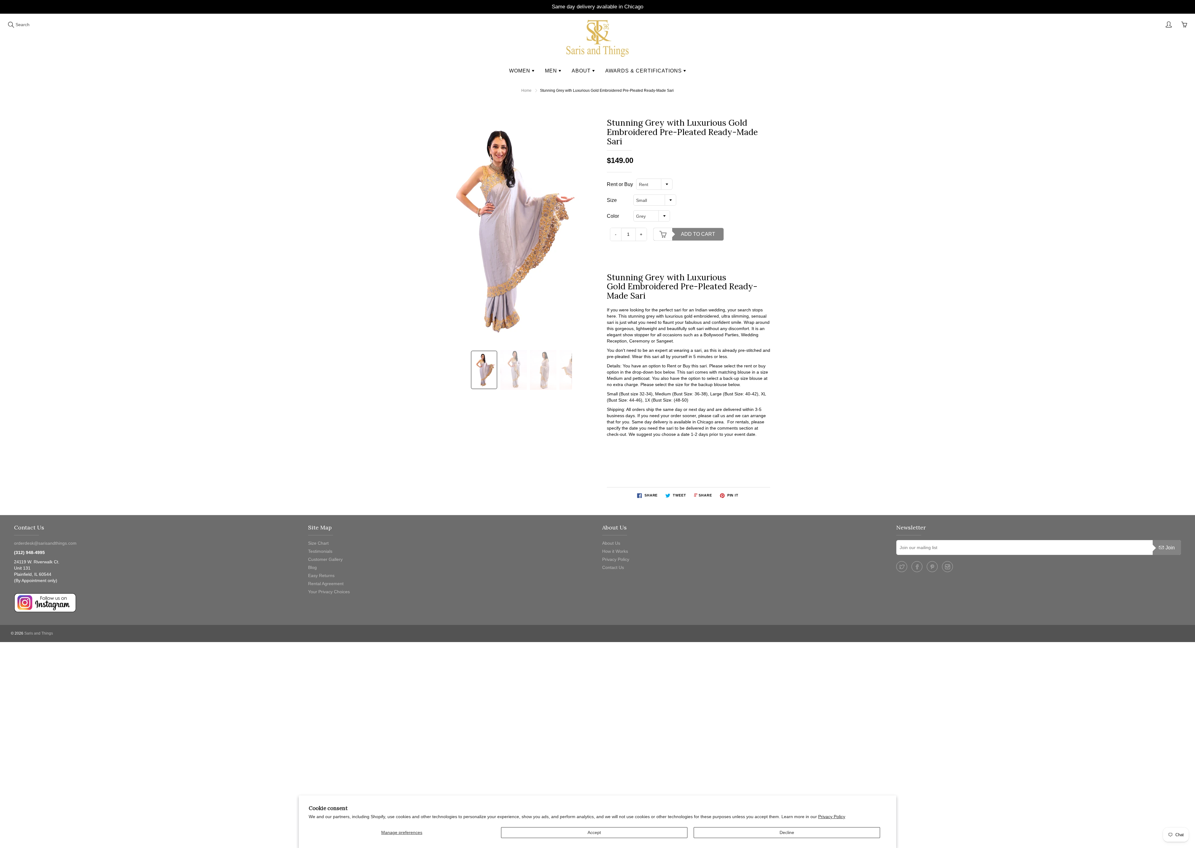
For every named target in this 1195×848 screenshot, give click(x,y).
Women (520, 70)
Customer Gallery (325, 559)
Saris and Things (38, 633)
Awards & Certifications (644, 70)
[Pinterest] (932, 566)
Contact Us (613, 567)
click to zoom (508, 230)
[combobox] (654, 184)
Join (1170, 547)
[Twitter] (901, 566)
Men (552, 70)
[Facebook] (916, 566)
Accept (594, 832)
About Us (611, 543)
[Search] (11, 24)
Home (526, 90)
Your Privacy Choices (329, 591)
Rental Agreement (326, 583)
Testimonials (320, 551)
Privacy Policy (831, 816)
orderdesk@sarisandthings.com (45, 543)
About (582, 70)
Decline (787, 832)
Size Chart (318, 543)
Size (612, 200)
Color (613, 216)
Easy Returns (321, 575)
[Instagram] (947, 566)
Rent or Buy (620, 184)
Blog (312, 567)
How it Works (615, 551)
